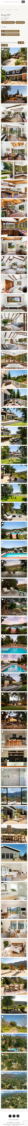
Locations (9, 9)
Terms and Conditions (14, 1119)
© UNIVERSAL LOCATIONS (13, 1123)
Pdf (6, 45)
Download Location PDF (11, 31)
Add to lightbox (8, 22)
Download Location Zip (11, 34)
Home (2, 9)
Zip (22, 42)
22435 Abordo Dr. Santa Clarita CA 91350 (13, 1124)
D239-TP (16, 9)
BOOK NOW (20, 22)
